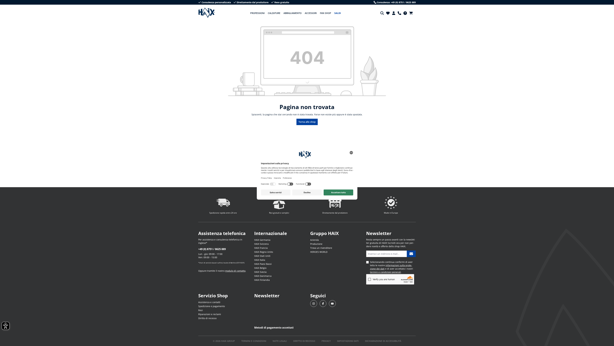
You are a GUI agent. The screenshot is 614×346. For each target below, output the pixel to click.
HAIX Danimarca (263, 275)
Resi (200, 310)
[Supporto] (399, 13)
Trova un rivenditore (321, 247)
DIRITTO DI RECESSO (304, 340)
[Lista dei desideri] (388, 13)
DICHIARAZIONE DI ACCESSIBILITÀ (383, 340)
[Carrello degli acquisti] (412, 13)
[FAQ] (405, 13)
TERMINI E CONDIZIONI (253, 340)
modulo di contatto (235, 270)
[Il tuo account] (394, 13)
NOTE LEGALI (280, 340)
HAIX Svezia (260, 271)
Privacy (326, 340)
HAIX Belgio (260, 267)
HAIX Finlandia (262, 279)
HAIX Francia (261, 247)
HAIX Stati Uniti (262, 255)
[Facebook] (323, 303)
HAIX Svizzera (261, 243)
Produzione (316, 243)
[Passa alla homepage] (206, 13)
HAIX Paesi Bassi (263, 263)
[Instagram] (313, 303)
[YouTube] (332, 303)
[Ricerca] (382, 13)
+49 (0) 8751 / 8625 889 (212, 249)
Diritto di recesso (207, 318)
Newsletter (266, 295)
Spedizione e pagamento (211, 306)
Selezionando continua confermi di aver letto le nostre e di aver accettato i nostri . (391, 267)
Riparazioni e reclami (209, 314)
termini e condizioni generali (385, 272)
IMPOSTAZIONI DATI (348, 340)
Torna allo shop (307, 121)
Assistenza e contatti (209, 302)
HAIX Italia (259, 259)
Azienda (314, 239)
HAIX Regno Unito (263, 251)
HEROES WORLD (318, 251)
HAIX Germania (262, 239)
